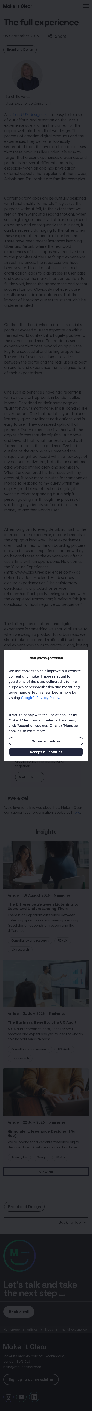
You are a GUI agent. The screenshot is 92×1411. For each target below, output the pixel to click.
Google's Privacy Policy (40, 698)
